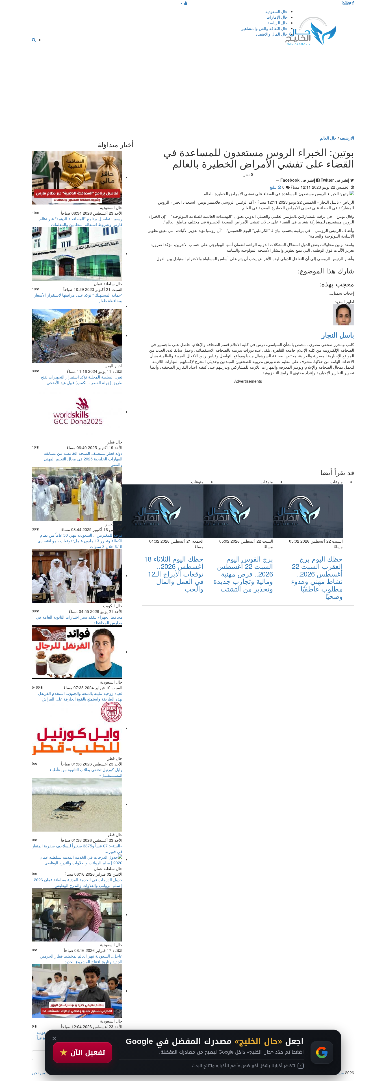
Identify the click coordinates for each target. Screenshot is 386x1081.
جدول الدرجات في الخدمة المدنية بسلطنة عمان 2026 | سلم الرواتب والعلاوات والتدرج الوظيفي (78, 882)
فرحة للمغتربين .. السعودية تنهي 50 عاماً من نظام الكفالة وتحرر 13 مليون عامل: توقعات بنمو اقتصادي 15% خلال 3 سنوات (80, 540)
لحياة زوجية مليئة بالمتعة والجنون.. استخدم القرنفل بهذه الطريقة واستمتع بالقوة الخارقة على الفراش (80, 696)
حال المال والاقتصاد (272, 34)
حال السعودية (276, 11)
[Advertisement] (193, 92)
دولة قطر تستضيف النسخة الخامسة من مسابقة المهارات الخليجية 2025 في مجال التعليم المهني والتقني (83, 458)
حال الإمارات (277, 17)
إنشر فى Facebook (297, 180)
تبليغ (274, 187)
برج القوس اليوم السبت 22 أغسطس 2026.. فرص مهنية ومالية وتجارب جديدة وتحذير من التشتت (243, 573)
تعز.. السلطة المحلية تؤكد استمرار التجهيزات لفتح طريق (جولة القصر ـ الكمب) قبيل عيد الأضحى (81, 379)
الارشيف (347, 138)
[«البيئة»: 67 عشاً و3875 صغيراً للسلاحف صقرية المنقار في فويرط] (77, 804)
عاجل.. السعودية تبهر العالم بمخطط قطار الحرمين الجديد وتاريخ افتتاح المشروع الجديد (81, 958)
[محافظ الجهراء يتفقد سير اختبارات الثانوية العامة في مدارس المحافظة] (77, 575)
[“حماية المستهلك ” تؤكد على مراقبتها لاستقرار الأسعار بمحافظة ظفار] (77, 253)
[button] (183, 3)
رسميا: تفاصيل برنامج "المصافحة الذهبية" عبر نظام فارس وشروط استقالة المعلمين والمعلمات (80, 221)
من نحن (38, 1072)
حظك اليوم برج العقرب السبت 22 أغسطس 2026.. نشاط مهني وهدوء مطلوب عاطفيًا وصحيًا (317, 577)
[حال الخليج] (311, 29)
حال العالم (328, 138)
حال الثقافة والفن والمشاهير (264, 28)
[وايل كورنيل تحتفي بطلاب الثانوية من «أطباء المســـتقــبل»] (77, 728)
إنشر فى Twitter (335, 180)
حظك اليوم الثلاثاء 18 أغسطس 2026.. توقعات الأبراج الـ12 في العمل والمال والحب (173, 573)
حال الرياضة (278, 22)
